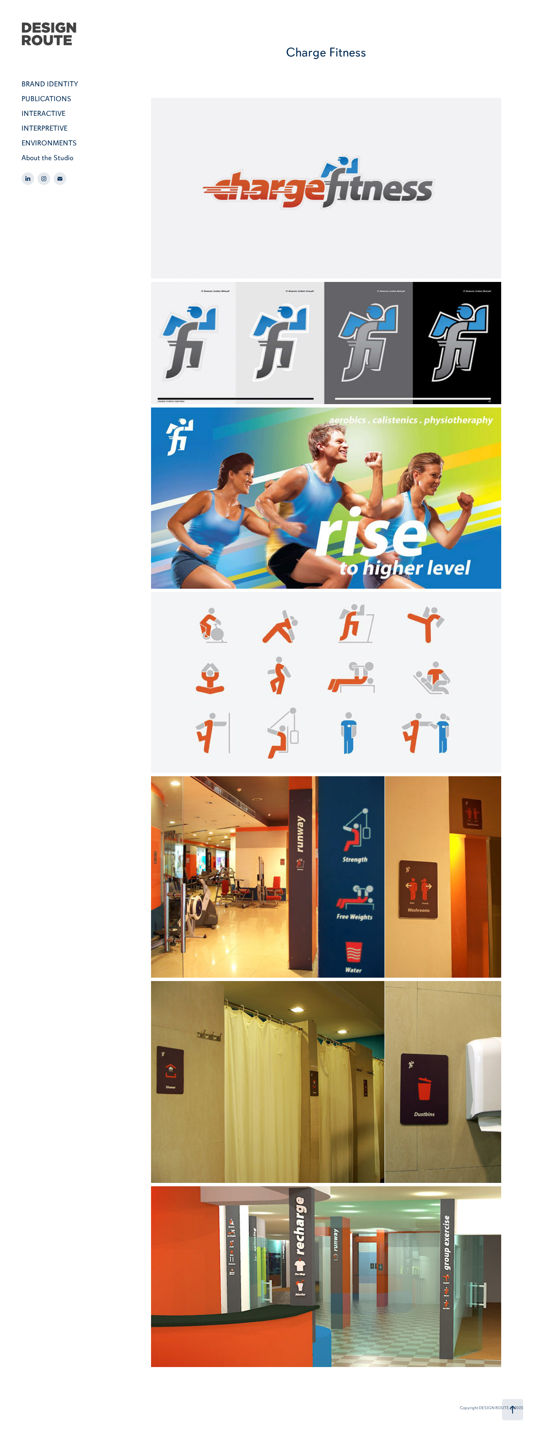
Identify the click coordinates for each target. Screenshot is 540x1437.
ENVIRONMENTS (49, 143)
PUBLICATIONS (46, 98)
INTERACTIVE (43, 113)
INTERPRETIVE (45, 128)
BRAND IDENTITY (50, 84)
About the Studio (47, 157)
